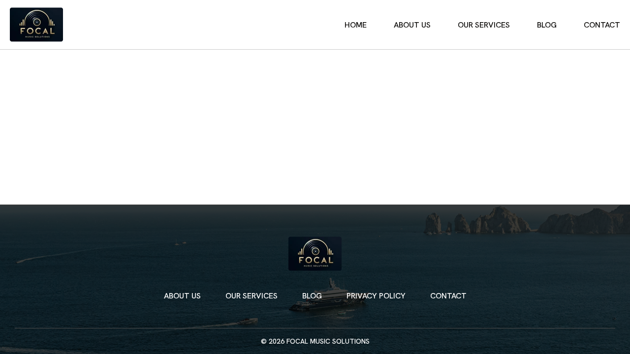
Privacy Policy (376, 296)
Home (356, 25)
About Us (412, 25)
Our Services (484, 25)
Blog (547, 25)
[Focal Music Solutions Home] (36, 24)
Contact (602, 25)
